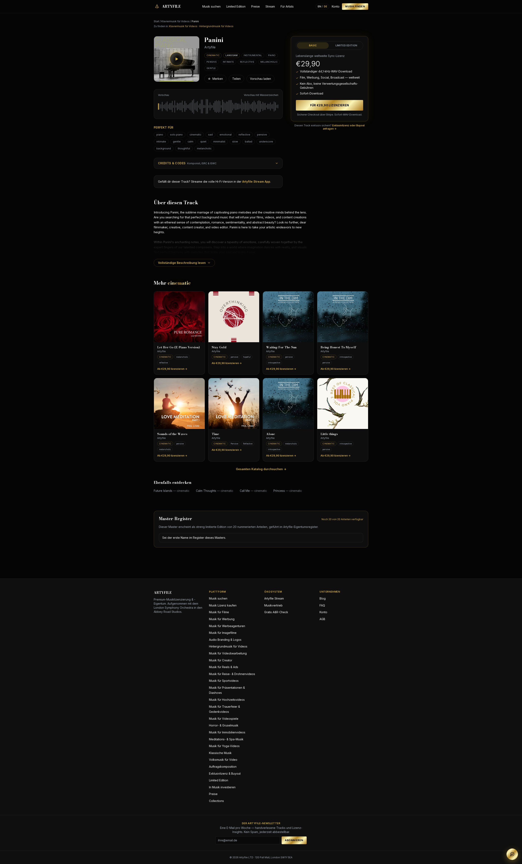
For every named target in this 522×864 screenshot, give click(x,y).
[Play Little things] (342, 403)
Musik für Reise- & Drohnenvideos (232, 674)
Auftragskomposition (223, 766)
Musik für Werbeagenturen (227, 626)
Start (156, 21)
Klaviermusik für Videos (175, 21)
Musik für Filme (219, 612)
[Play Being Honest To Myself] (342, 316)
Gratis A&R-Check (276, 612)
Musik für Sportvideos (224, 680)
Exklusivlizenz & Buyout (225, 773)
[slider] (218, 106)
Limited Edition (236, 6)
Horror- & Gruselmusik (223, 725)
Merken (215, 78)
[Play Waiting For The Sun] (288, 316)
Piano (271, 55)
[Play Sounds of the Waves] (179, 403)
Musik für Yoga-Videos (224, 746)
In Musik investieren (222, 787)
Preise (255, 6)
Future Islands (171, 490)
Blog (323, 598)
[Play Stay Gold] (233, 316)
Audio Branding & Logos (225, 639)
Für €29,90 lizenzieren (329, 105)
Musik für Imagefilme (223, 632)
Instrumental (253, 55)
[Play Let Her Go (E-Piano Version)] (179, 316)
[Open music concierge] (512, 854)
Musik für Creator (220, 660)
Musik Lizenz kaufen (223, 605)
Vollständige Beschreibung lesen (182, 262)
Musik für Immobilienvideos (227, 732)
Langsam (232, 55)
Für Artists (287, 6)
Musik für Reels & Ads (223, 667)
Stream (270, 6)
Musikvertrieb (273, 605)
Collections (216, 801)
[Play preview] (176, 59)
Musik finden (355, 6)
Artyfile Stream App (256, 181)
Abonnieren (294, 840)
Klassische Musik (220, 753)
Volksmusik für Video (223, 759)
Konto (336, 6)
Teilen (236, 78)
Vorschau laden (260, 78)
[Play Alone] (288, 403)
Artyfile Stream (274, 598)
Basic (313, 45)
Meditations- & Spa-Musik (226, 739)
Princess (287, 490)
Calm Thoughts (214, 490)
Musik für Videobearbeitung (228, 653)
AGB (322, 619)
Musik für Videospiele (223, 718)
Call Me (253, 490)
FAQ (322, 605)
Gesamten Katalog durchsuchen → (261, 469)
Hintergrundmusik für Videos (216, 26)
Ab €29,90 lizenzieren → (172, 368)
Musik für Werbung (221, 619)
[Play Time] (233, 403)
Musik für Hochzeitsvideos (227, 699)
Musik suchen (211, 6)
